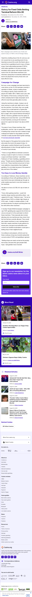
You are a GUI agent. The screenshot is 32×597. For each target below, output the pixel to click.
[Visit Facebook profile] (5, 557)
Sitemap (3, 533)
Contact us (3, 460)
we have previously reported (11, 137)
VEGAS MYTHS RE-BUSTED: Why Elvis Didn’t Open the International (20, 379)
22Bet (2, 478)
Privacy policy (4, 531)
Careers (3, 466)
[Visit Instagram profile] (12, 557)
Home (2, 526)
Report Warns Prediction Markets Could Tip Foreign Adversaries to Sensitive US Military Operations (18, 413)
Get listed (3, 462)
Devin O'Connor (19, 417)
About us (4, 457)
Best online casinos (6, 497)
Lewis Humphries (19, 392)
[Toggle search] (29, 2)
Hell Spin (3, 485)
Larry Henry (11, 330)
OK (28, 595)
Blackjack (3, 506)
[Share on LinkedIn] (14, 26)
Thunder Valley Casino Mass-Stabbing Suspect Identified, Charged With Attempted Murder (19, 400)
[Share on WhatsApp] (11, 26)
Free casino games (6, 500)
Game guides (5, 495)
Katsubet (3, 487)
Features (3, 521)
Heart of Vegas (5, 492)
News (3, 514)
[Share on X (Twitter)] (18, 26)
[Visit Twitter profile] (2, 557)
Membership (4, 464)
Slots (2, 502)
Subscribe (16, 287)
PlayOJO (3, 490)
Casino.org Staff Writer (12, 21)
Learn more (5, 595)
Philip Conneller (19, 405)
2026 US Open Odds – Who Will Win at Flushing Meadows (20, 389)
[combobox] (16, 437)
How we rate (4, 471)
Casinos (3, 518)
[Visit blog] (15, 557)
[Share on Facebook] (8, 26)
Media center (4, 540)
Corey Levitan (18, 383)
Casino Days (4, 483)
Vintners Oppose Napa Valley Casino (15, 357)
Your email (6, 279)
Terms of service (5, 528)
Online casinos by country (7, 542)
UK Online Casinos (8, 426)
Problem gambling (5, 535)
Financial (3, 516)
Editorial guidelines (6, 537)
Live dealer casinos (6, 511)
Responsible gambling (6, 473)
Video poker (4, 508)
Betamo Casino (5, 481)
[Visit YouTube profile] (9, 557)
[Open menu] (2, 2)
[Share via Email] (21, 26)
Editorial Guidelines (6, 468)
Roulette (3, 504)
